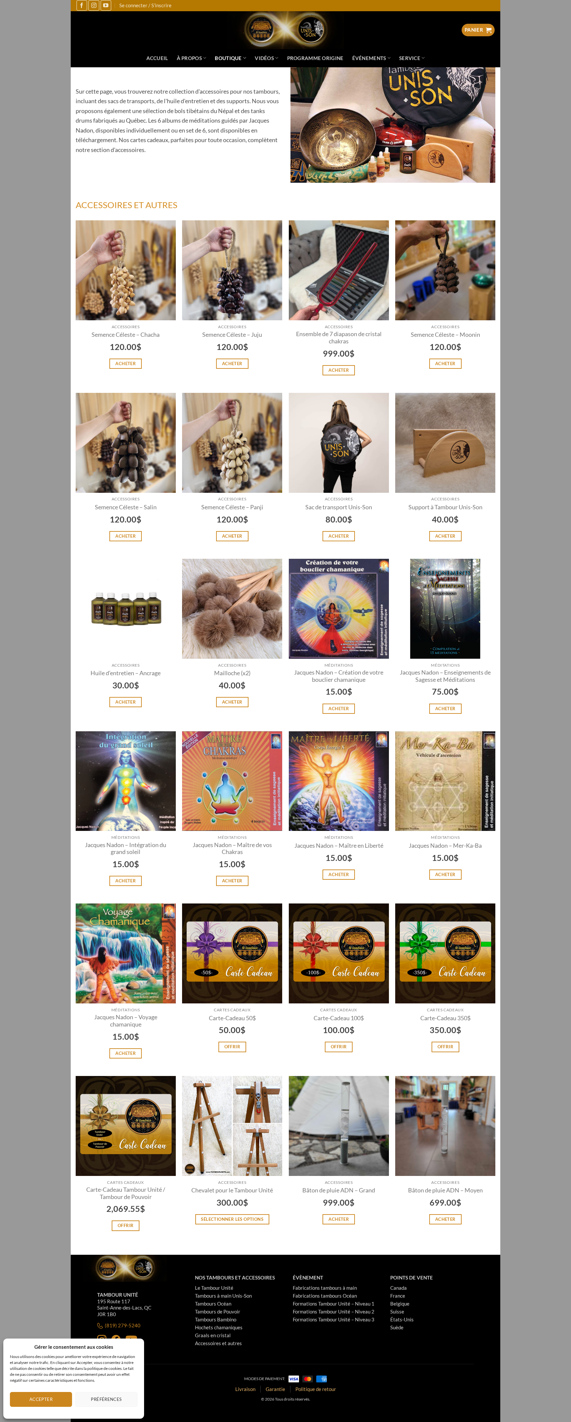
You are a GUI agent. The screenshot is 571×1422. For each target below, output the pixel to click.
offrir (232, 1046)
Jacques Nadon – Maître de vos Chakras (232, 848)
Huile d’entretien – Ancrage (126, 673)
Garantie (275, 1389)
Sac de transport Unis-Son (338, 507)
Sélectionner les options (232, 1219)
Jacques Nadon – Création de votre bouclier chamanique (338, 676)
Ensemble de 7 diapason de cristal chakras (339, 338)
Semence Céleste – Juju (232, 334)
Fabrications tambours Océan (325, 1296)
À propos (189, 58)
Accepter (41, 1399)
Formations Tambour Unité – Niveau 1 (333, 1304)
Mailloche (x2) (232, 673)
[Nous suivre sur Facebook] (81, 5)
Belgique (399, 1304)
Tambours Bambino (215, 1319)
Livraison (245, 1389)
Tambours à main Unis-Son (223, 1296)
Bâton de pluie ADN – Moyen (445, 1190)
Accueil (157, 58)
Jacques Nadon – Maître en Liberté (338, 845)
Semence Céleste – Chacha (126, 334)
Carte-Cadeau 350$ (445, 1018)
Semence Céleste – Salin (126, 507)
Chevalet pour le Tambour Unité (232, 1190)
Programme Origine (315, 58)
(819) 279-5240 (122, 1325)
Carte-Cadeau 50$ (232, 1018)
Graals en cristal (213, 1335)
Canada (398, 1288)
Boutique (228, 58)
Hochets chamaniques (219, 1327)
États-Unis (402, 1319)
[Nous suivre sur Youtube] (105, 5)
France (397, 1296)
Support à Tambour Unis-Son (445, 507)
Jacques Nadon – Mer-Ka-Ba (445, 845)
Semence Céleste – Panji (232, 507)
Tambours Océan (213, 1304)
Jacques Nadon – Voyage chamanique (125, 1021)
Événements (369, 58)
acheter (125, 363)
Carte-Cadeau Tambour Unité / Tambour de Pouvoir (125, 1193)
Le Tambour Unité (214, 1288)
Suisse (397, 1311)
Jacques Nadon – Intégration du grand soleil (125, 848)
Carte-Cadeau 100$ (339, 1018)
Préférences (106, 1399)
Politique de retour (315, 1389)
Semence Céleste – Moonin (445, 334)
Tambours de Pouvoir (217, 1311)
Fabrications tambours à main (325, 1288)
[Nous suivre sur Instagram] (93, 5)
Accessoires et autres (218, 1343)
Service (409, 58)
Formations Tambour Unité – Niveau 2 (333, 1311)
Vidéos (264, 58)
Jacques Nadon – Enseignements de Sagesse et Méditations (445, 676)
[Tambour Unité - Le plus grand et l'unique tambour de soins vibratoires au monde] (285, 30)
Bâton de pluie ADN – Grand (338, 1190)
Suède (396, 1327)
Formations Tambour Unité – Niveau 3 (333, 1319)
